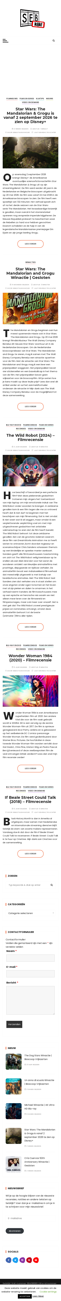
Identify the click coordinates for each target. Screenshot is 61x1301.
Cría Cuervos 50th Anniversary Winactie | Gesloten (36, 1161)
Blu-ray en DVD (13, 425)
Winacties (30, 262)
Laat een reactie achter (45, 132)
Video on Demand (30, 102)
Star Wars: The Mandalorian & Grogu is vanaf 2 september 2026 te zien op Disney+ (30, 115)
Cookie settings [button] (48, 1291)
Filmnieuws (12, 98)
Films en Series (27, 98)
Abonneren (15, 1230)
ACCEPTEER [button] (25, 1296)
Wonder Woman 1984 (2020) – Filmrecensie (30, 657)
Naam (11, 951)
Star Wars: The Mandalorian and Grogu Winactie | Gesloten (30, 273)
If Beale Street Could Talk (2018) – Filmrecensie (30, 799)
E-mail (11, 966)
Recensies (21, 428)
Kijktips (40, 98)
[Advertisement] (30, 68)
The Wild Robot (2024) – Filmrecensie (30, 437)
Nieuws (49, 98)
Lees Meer (38, 1296)
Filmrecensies (30, 425)
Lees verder (30, 243)
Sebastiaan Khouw (21, 132)
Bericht (12, 982)
